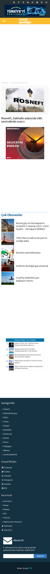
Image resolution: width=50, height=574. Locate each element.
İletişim (6, 509)
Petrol (5, 442)
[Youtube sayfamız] (37, 2)
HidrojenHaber (20, 340)
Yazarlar (6, 518)
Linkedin (7, 476)
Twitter (7, 472)
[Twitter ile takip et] (23, 2)
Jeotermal (7, 434)
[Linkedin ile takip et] (28, 2)
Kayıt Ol (40, 556)
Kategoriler (8, 403)
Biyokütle (7, 430)
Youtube (7, 484)
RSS (5, 488)
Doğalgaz (7, 446)
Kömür (6, 438)
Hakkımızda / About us (12, 522)
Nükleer (6, 450)
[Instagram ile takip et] (32, 2)
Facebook (8, 468)
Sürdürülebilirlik (10, 455)
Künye (5, 505)
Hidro (5, 417)
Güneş (6, 422)
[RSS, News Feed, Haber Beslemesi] (41, 2)
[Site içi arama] (14, 2)
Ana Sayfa (7, 501)
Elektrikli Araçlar (10, 413)
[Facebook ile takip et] (18, 2)
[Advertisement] (25, 51)
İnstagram (8, 480)
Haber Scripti (23, 568)
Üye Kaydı (8, 526)
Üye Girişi (8, 530)
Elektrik (6, 409)
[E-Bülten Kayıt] (46, 2)
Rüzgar (6, 426)
